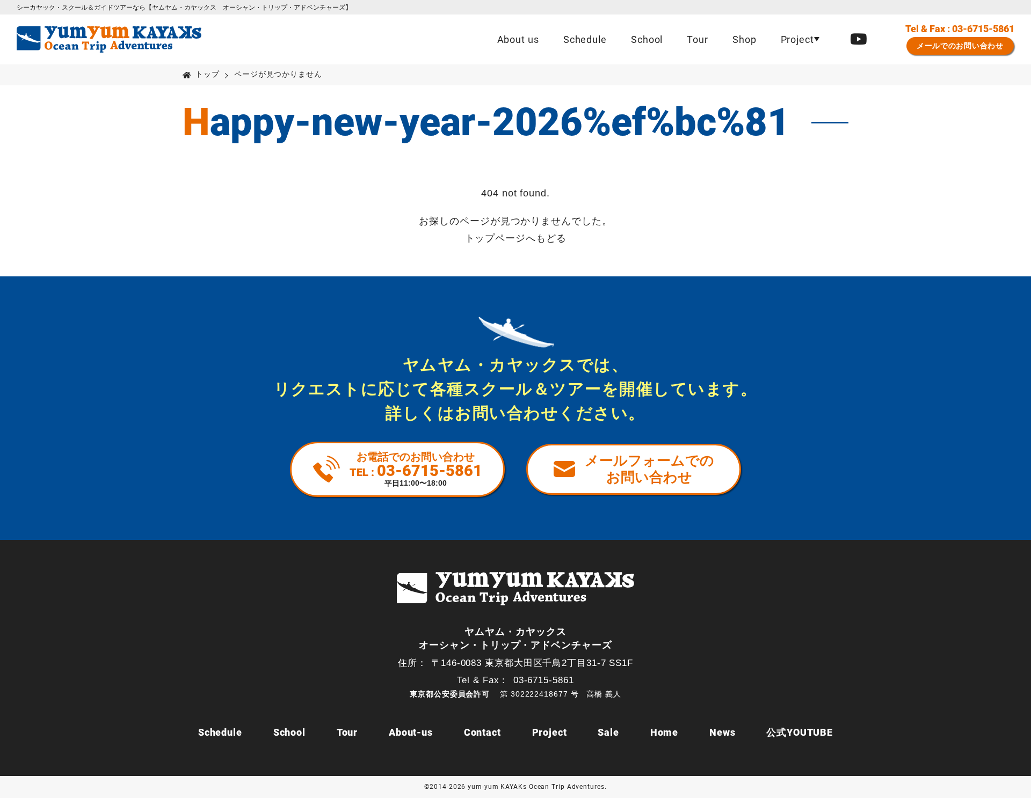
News (722, 732)
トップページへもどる (516, 238)
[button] (799, 39)
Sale (608, 732)
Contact (482, 732)
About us (518, 39)
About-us (411, 732)
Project (549, 732)
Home (664, 732)
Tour (697, 39)
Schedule (585, 39)
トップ (207, 74)
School (647, 39)
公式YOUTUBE (799, 732)
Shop (744, 39)
